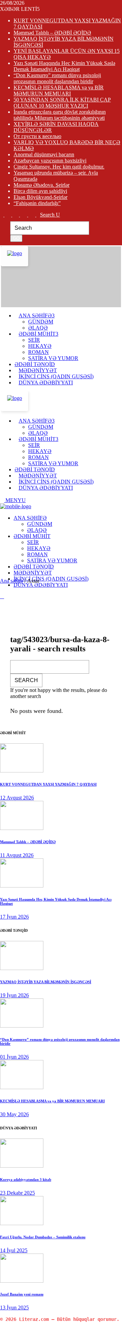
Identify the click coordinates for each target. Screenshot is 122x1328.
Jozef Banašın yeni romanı (21, 1294)
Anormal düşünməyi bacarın (44, 154)
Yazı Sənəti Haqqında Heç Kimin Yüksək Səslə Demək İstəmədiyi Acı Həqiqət (64, 66)
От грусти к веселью (37, 136)
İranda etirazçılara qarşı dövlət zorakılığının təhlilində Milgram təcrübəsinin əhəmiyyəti (60, 115)
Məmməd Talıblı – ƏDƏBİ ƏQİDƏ (52, 33)
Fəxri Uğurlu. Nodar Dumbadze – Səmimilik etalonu (42, 1237)
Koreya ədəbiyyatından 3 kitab (25, 1179)
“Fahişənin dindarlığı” (37, 203)
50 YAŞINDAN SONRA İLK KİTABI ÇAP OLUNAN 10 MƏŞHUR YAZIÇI (62, 103)
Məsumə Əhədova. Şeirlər (41, 185)
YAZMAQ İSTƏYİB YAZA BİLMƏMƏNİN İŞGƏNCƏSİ (45, 982)
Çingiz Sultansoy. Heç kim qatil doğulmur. (59, 167)
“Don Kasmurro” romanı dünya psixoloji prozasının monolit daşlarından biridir (57, 78)
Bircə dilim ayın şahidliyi (40, 191)
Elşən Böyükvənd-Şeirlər (40, 197)
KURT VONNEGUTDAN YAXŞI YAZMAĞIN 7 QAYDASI (48, 784)
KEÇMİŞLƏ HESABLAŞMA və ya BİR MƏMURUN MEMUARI (59, 90)
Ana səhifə (11, 581)
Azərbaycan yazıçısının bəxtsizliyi (50, 160)
